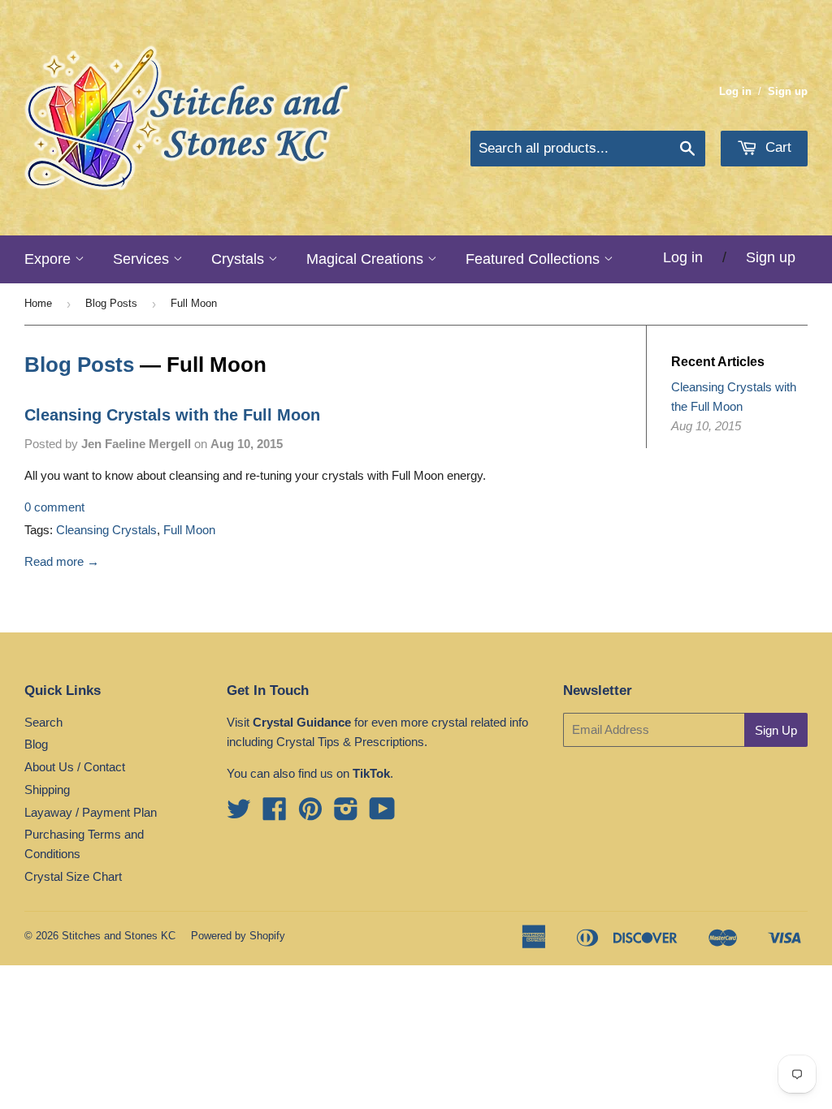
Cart (776, 147)
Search (43, 722)
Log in (735, 91)
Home (38, 303)
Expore (49, 259)
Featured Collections (535, 259)
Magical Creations (366, 259)
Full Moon (189, 530)
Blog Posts (111, 303)
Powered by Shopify (238, 936)
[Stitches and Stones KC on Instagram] (346, 814)
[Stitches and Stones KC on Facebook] (274, 814)
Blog (36, 744)
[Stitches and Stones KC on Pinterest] (310, 814)
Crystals (239, 259)
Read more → (61, 561)
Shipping (47, 789)
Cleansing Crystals (106, 530)
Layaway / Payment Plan (90, 812)
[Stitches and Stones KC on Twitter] (239, 814)
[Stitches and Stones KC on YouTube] (382, 814)
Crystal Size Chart (73, 876)
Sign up (788, 91)
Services (143, 259)
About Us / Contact (74, 767)
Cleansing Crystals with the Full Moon (172, 415)
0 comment (54, 507)
